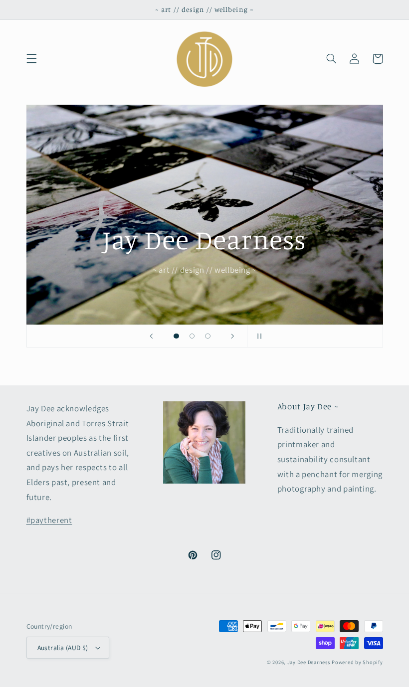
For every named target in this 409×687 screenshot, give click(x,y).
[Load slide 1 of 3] (177, 336)
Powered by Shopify (357, 662)
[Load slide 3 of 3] (208, 336)
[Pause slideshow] (258, 336)
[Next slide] (233, 336)
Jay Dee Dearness (308, 662)
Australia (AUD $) (62, 647)
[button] (31, 58)
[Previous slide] (151, 336)
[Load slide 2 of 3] (192, 336)
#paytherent (49, 520)
